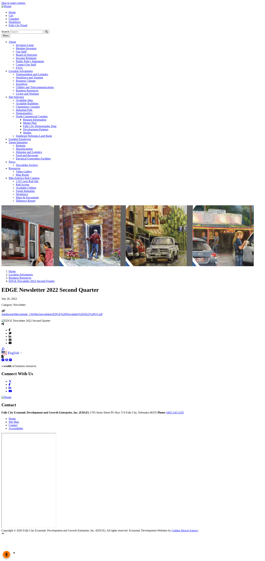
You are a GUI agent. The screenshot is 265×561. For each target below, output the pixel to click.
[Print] (10, 339)
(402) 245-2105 (175, 412)
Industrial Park (24, 109)
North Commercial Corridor (32, 116)
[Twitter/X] (10, 333)
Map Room (22, 174)
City (11, 15)
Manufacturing (24, 148)
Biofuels (20, 145)
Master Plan (30, 122)
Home (12, 12)
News (12, 161)
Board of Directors (26, 54)
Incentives (21, 84)
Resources (14, 168)
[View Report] (7, 359)
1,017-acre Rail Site (27, 181)
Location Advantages (21, 71)
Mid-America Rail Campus (24, 178)
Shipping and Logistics (29, 152)
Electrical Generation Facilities (33, 158)
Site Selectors (16, 97)
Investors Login (25, 45)
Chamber (14, 18)
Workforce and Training (29, 77)
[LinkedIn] (10, 336)
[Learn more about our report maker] (10, 359)
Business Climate (26, 80)
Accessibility (16, 428)
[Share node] (2, 323)
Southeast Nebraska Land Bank (34, 135)
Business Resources (27, 90)
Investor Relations (26, 58)
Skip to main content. (13, 3)
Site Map (14, 421)
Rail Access (22, 184)
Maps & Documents (27, 197)
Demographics (24, 113)
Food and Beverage (27, 155)
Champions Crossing (28, 106)
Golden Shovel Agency (185, 530)
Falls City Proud (18, 25)
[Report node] (2, 356)
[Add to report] (3, 359)
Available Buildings (27, 103)
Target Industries (18, 142)
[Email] (10, 342)
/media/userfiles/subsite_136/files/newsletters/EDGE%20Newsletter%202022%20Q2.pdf (52, 314)
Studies (27, 132)
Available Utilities (26, 187)
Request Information (34, 119)
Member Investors (26, 48)
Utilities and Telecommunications (35, 87)
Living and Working (27, 93)
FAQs (19, 67)
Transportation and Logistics (32, 74)
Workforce (15, 22)
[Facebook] (9, 329)
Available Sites (24, 100)
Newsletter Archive (27, 165)
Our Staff (21, 51)
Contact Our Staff (26, 64)
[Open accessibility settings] (6, 554)
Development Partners (35, 129)
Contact (13, 425)
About (12, 41)
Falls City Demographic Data (39, 126)
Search (5, 31)
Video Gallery (24, 171)
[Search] (46, 32)
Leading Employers (20, 139)
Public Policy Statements (30, 61)
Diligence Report (25, 200)
